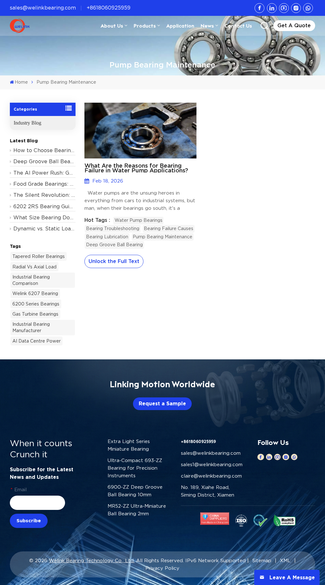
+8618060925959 (108, 8)
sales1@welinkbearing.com (211, 464)
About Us (112, 25)
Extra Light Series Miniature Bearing (129, 445)
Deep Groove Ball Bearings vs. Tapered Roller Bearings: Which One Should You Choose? (44, 161)
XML (285, 560)
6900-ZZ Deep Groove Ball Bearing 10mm (135, 491)
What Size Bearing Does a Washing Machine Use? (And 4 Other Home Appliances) (44, 218)
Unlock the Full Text (114, 261)
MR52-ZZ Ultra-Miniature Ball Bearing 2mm (137, 510)
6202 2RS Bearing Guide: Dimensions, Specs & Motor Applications (44, 206)
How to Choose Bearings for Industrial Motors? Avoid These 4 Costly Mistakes (44, 150)
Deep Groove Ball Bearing (114, 244)
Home (21, 82)
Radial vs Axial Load (34, 266)
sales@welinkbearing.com (43, 8)
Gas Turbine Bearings (35, 314)
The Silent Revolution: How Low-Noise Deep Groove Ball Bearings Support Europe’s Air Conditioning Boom (44, 195)
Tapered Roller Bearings (38, 256)
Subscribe (29, 521)
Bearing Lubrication (107, 236)
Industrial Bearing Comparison (31, 280)
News (207, 25)
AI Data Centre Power (36, 341)
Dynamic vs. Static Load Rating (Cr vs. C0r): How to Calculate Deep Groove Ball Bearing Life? (44, 229)
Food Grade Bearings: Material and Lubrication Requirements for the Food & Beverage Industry (44, 184)
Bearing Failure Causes (168, 228)
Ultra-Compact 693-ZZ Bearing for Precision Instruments (135, 468)
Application (180, 25)
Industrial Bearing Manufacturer (31, 327)
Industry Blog (27, 122)
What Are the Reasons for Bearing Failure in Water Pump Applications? (136, 168)
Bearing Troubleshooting (112, 228)
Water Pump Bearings (138, 220)
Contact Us (238, 25)
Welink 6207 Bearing (35, 293)
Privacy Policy (162, 568)
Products (145, 25)
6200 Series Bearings (35, 303)
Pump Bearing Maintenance (162, 236)
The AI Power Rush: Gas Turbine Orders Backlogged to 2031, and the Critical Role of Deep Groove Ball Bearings (44, 173)
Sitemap (261, 560)
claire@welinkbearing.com (211, 476)
